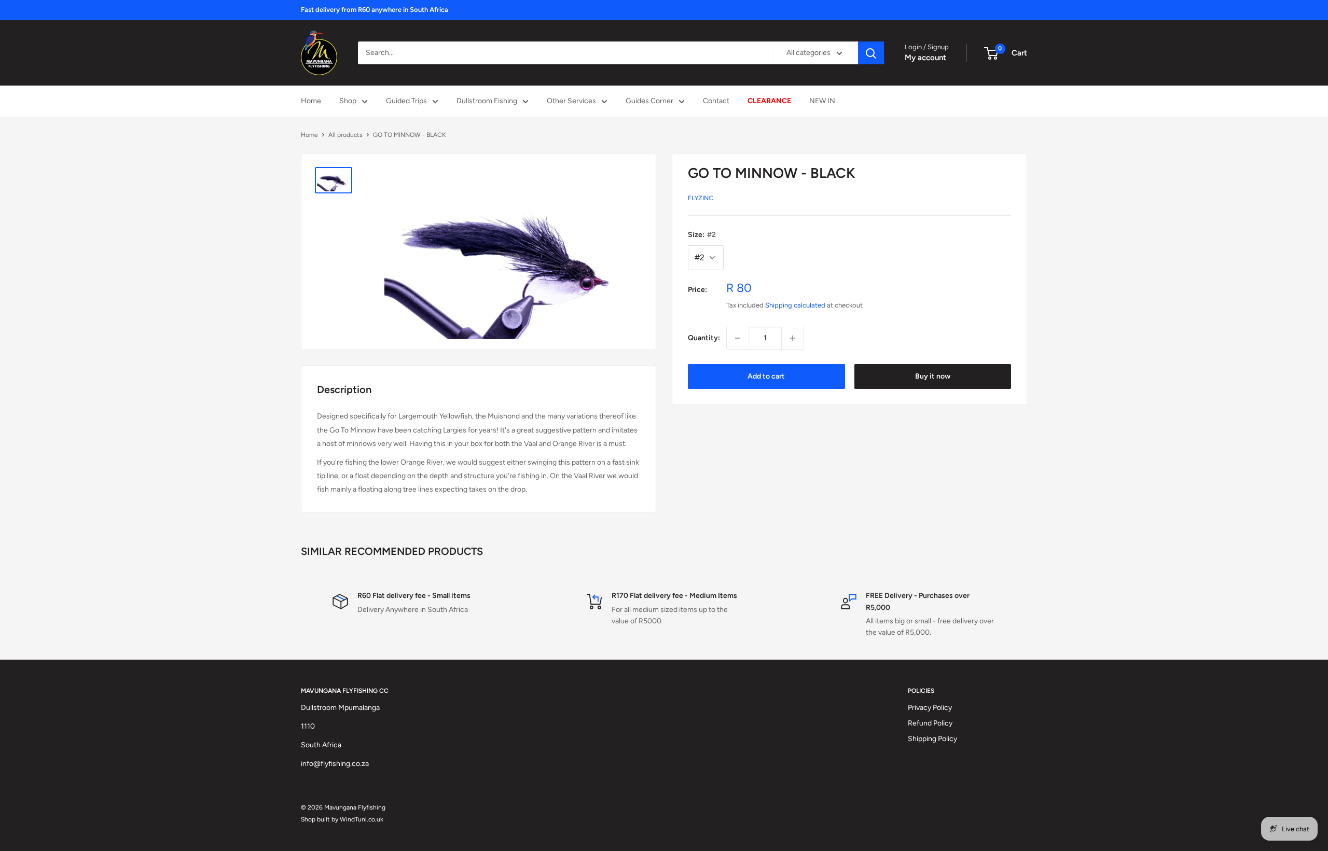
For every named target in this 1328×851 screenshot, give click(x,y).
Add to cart (766, 376)
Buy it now (932, 376)
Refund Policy (930, 723)
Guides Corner (649, 100)
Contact (716, 100)
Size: (702, 234)
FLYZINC (700, 198)
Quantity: (704, 337)
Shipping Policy (932, 738)
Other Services (571, 100)
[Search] (871, 52)
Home (311, 100)
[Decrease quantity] (738, 338)
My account (925, 57)
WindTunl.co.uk (361, 819)
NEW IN (822, 100)
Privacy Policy (930, 707)
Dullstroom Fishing (487, 100)
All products (345, 134)
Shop (347, 100)
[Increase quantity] (793, 338)
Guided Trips (406, 100)
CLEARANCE (769, 100)
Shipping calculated (795, 305)
